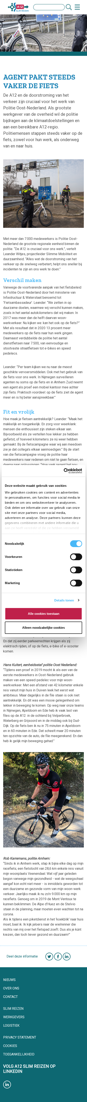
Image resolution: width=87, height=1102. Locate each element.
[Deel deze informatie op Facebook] (58, 956)
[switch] (76, 556)
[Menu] (77, 7)
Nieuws (9, 980)
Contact (10, 997)
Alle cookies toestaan (43, 613)
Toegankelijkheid (18, 1054)
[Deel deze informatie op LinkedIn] (67, 956)
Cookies (10, 1046)
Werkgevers (13, 1017)
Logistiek (11, 1026)
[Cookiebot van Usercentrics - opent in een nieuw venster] (63, 471)
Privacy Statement (19, 1037)
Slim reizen (13, 1009)
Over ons (11, 988)
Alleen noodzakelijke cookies (43, 627)
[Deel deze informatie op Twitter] (46, 956)
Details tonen (64, 600)
